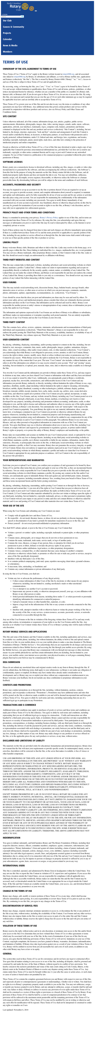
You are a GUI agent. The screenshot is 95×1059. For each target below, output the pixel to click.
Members (7, 52)
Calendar (7, 39)
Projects (7, 33)
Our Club (7, 21)
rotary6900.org (68, 74)
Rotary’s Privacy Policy (49, 217)
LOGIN (4, 14)
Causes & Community (13, 27)
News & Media (10, 46)
